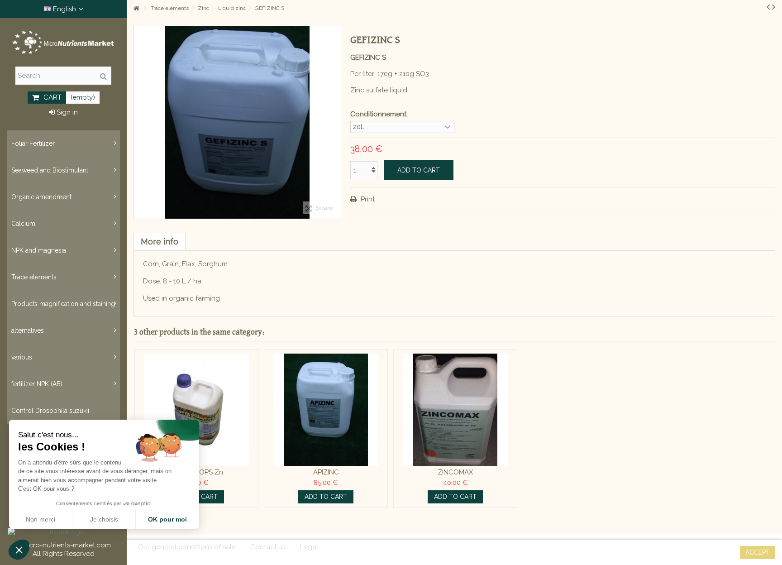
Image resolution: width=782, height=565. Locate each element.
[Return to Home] (136, 8)
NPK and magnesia (38, 250)
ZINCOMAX (455, 472)
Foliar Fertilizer (33, 143)
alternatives (27, 330)
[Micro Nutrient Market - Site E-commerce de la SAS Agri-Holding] (63, 42)
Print (367, 199)
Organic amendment (41, 197)
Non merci (40, 519)
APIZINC (326, 472)
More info (159, 241)
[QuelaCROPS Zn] (196, 410)
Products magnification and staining (63, 303)
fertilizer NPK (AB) (36, 384)
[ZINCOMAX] (455, 410)
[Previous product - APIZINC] (768, 6)
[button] (19, 549)
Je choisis (104, 519)
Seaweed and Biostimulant (49, 170)
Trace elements (34, 277)
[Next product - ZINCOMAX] (773, 6)
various (21, 357)
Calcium (23, 223)
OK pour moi (167, 519)
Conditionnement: (380, 114)
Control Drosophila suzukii (50, 410)
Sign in (66, 112)
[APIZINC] (325, 410)
